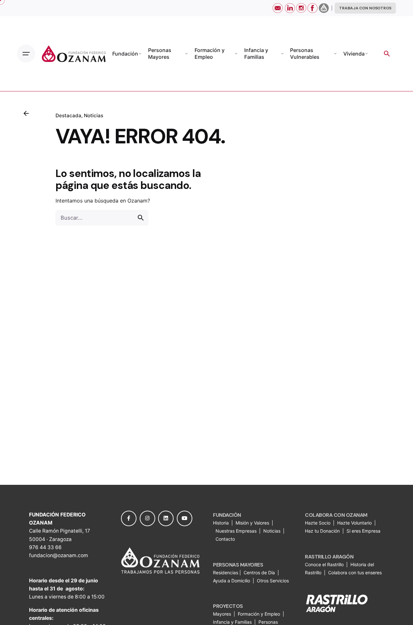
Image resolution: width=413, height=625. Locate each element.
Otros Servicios (273, 580)
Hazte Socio (318, 523)
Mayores (222, 614)
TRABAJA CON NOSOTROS (365, 8)
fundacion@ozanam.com (58, 555)
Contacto (225, 539)
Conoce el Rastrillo (325, 564)
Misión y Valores (252, 523)
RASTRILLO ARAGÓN (329, 556)
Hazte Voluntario (354, 523)
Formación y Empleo (259, 614)
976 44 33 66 (45, 547)
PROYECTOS (228, 606)
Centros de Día (259, 572)
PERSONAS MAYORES (238, 564)
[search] (140, 217)
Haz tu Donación (322, 531)
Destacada (68, 115)
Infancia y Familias (232, 622)
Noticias (93, 115)
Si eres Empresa (364, 531)
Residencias (226, 572)
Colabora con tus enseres (355, 572)
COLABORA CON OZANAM (336, 515)
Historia (221, 523)
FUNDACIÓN (227, 515)
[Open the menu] (26, 54)
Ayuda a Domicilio (231, 580)
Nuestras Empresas (236, 531)
